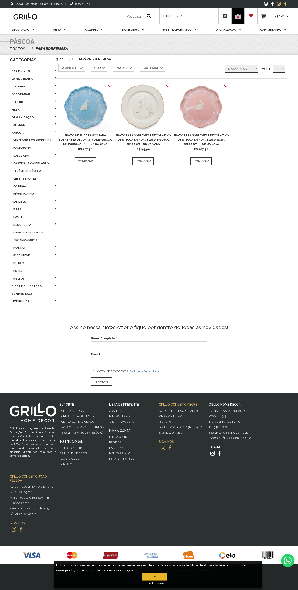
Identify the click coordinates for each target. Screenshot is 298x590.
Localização (69, 458)
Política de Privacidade (77, 421)
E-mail (95, 354)
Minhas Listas (119, 416)
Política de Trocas (73, 410)
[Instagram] (266, 4)
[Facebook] (272, 4)
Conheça (116, 410)
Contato (66, 464)
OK (154, 576)
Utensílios (21, 301)
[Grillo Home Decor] (25, 16)
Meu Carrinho (119, 453)
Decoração (21, 29)
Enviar (101, 381)
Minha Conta (118, 437)
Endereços (117, 447)
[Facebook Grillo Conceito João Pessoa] (21, 529)
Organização (226, 29)
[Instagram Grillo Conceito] (279, 4)
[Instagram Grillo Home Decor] (213, 453)
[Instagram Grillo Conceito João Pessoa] (14, 529)
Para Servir (22, 255)
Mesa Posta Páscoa (28, 232)
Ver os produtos (32, 140)
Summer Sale (22, 293)
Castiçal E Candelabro (31, 163)
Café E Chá (21, 155)
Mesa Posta (22, 224)
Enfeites (19, 201)
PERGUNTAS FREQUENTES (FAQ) (81, 432)
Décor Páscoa (24, 194)
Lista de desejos (121, 458)
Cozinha (91, 29)
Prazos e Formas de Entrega (82, 427)
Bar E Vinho (131, 29)
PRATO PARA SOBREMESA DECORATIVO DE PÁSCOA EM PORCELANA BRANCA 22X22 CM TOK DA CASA (143, 139)
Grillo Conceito (71, 447)
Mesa (57, 29)
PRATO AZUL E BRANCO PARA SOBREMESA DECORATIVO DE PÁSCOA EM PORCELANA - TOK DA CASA (85, 139)
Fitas (17, 209)
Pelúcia (19, 263)
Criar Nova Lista (121, 421)
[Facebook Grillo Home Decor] (220, 453)
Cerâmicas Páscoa (27, 171)
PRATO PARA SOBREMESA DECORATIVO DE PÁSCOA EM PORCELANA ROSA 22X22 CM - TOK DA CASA (201, 139)
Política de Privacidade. (144, 371)
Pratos (19, 278)
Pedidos (115, 442)
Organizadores (25, 240)
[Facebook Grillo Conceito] (285, 4)
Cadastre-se (185, 15)
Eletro (17, 102)
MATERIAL (151, 68)
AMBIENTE (70, 68)
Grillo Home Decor (74, 453)
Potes (18, 271)
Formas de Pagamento (77, 416)
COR (97, 68)
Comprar (85, 161)
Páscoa (18, 132)
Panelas (18, 125)
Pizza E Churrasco (177, 29)
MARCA (122, 68)
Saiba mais (156, 583)
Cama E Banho (271, 29)
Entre (166, 15)
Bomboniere (22, 148)
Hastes (18, 217)
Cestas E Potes (24, 178)
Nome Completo (103, 338)
